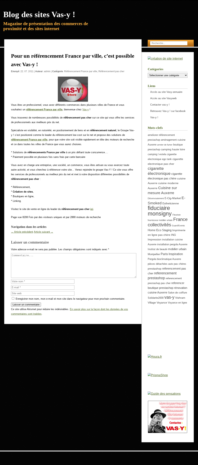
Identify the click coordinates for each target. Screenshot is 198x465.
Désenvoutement (156, 198)
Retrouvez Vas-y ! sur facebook (168, 111)
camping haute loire (173, 149)
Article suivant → (43, 231)
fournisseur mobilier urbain (160, 220)
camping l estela (157, 154)
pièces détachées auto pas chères (167, 264)
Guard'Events (178, 225)
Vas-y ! (154, 117)
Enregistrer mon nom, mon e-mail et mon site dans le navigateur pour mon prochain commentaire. (70, 298)
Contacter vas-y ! (160, 104)
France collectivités (168, 222)
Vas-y (85, 109)
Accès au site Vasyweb (163, 98)
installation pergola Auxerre (172, 244)
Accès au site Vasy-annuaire (166, 91)
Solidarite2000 (156, 298)
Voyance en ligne (177, 302)
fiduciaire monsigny (160, 211)
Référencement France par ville (80, 71)
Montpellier (154, 254)
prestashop (154, 268)
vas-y (169, 297)
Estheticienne (170, 203)
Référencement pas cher (111, 71)
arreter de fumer (164, 145)
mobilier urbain (177, 249)
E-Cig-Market (173, 198)
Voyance (162, 302)
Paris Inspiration (172, 254)
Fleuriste (176, 215)
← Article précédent (22, 231)
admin (47, 71)
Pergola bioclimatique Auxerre (164, 259)
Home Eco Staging (160, 230)
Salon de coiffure (177, 292)
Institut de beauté (157, 249)
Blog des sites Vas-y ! (39, 14)
